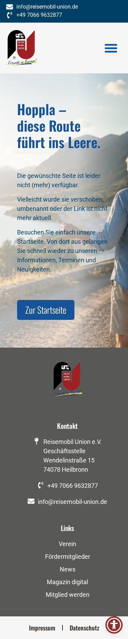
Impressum (42, 627)
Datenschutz (84, 627)
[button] (111, 48)
